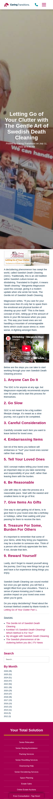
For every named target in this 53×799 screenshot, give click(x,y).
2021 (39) (8, 687)
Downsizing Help (26, 766)
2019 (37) (8, 694)
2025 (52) (8, 674)
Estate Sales (26, 784)
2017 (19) (8, 700)
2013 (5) (7, 713)
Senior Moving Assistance (26, 748)
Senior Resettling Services (26, 760)
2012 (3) (7, 716)
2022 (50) (8, 684)
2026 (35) (8, 671)
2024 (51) (8, 678)
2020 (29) (8, 690)
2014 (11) (8, 710)
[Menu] (44, 4)
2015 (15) (8, 707)
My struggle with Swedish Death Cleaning (27, 636)
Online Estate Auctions (26, 789)
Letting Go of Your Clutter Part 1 (20, 610)
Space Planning (26, 778)
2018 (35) (8, 697)
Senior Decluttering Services (26, 772)
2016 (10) (8, 703)
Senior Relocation (26, 742)
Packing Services (26, 754)
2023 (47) (8, 681)
